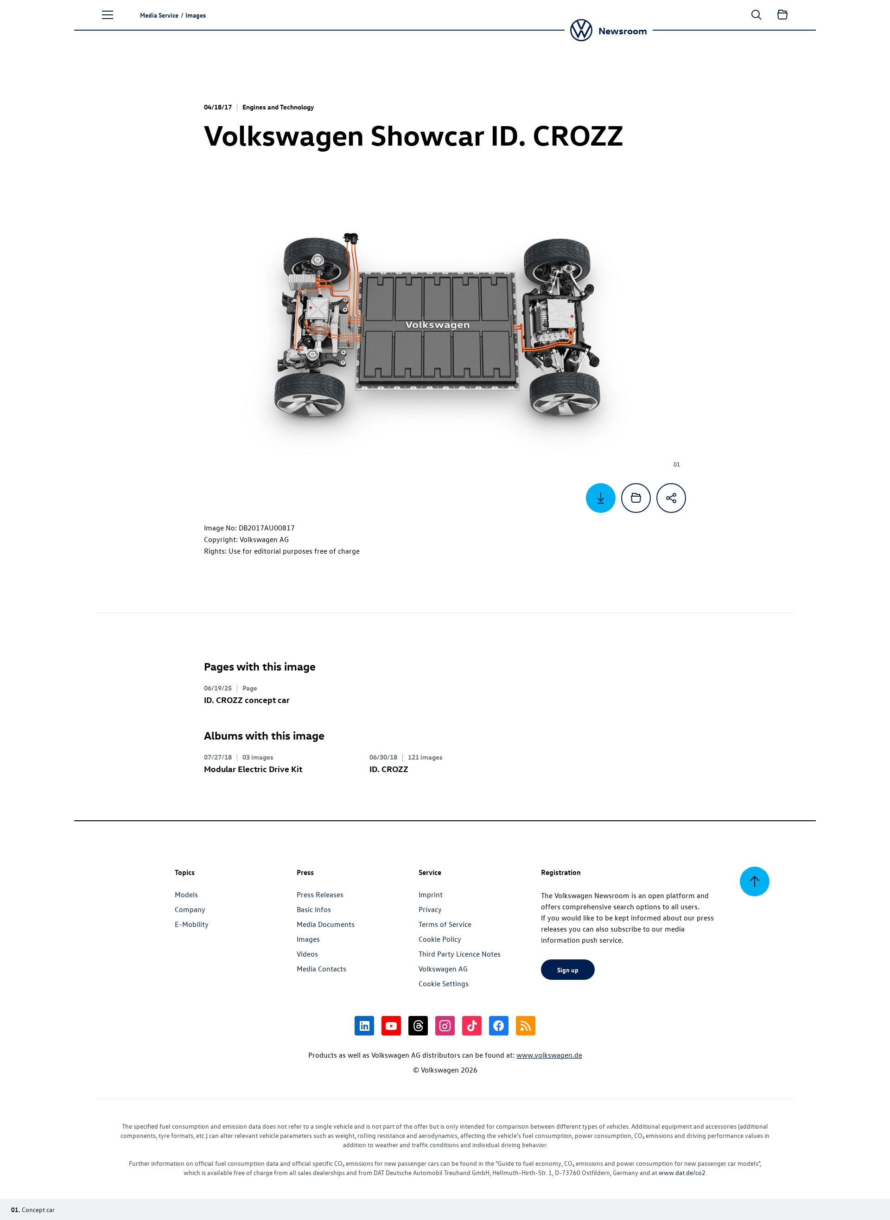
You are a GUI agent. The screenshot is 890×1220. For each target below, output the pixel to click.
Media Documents (326, 924)
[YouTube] (391, 1025)
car (247, 699)
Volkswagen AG (443, 968)
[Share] (671, 498)
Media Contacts (321, 968)
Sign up (567, 969)
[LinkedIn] (364, 1025)
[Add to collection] (636, 498)
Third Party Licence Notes (460, 953)
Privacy (430, 909)
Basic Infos (314, 909)
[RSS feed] (525, 1025)
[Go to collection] (782, 15)
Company (190, 909)
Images (308, 939)
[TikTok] (472, 1025)
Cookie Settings (444, 983)
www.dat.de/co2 (682, 1172)
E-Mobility (192, 924)
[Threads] (418, 1025)
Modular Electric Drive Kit (253, 768)
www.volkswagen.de (549, 1055)
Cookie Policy (440, 939)
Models (186, 894)
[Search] (756, 15)
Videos (307, 953)
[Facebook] (499, 1025)
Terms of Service (445, 924)
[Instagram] (445, 1025)
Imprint (431, 894)
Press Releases (320, 894)
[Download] (601, 498)
